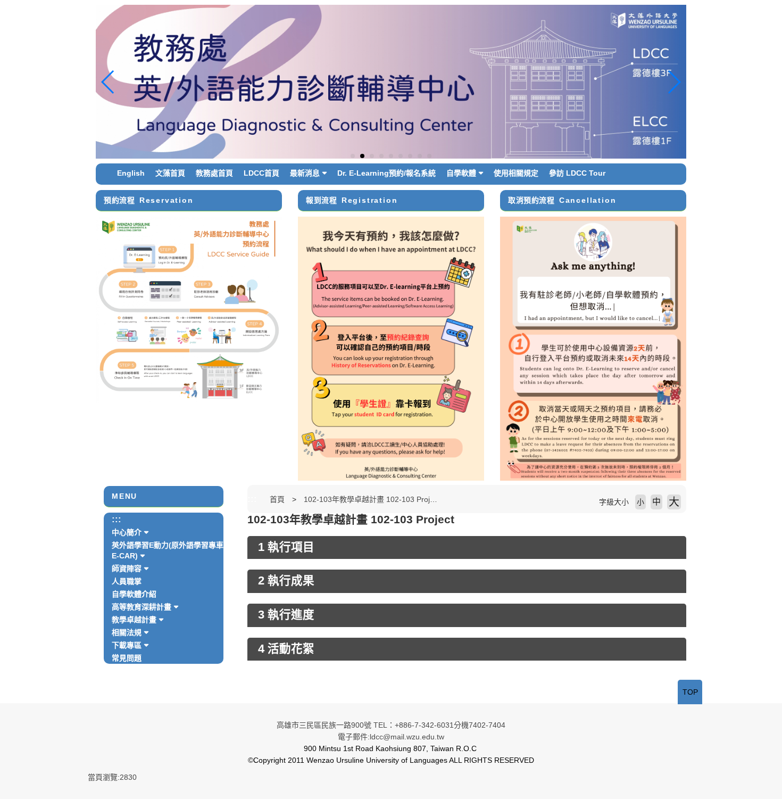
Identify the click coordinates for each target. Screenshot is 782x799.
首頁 (277, 499)
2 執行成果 (286, 580)
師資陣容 (127, 568)
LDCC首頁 (261, 173)
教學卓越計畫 (134, 619)
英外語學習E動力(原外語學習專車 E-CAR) (167, 550)
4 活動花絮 (286, 649)
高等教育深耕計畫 (141, 607)
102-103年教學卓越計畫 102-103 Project (372, 499)
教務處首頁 (214, 173)
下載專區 (127, 645)
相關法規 (127, 632)
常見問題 (127, 658)
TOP (690, 692)
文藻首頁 (170, 173)
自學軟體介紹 (134, 594)
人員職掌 (127, 581)
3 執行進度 (286, 614)
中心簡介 (127, 532)
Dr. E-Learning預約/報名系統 (386, 173)
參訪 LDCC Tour (577, 173)
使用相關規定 (516, 173)
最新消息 (305, 173)
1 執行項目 (286, 547)
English (131, 173)
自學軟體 (461, 173)
